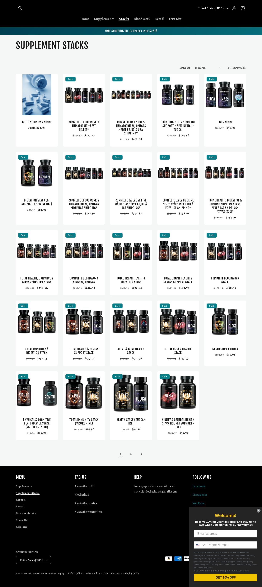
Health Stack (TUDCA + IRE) (131, 421)
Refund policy (75, 573)
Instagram (200, 494)
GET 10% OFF (226, 577)
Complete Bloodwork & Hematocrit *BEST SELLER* (83, 126)
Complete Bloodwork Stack (225, 280)
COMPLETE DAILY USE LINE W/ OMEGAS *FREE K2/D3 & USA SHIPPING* (131, 204)
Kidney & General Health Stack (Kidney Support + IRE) (178, 423)
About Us (21, 520)
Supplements (24, 486)
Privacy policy (93, 573)
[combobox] (200, 544)
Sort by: (185, 68)
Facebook (199, 486)
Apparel (21, 500)
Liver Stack (225, 122)
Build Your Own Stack (36, 122)
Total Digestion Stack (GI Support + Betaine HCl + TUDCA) (178, 126)
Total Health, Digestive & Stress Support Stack (37, 280)
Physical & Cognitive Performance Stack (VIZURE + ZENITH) (37, 423)
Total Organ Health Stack (178, 351)
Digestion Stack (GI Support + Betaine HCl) (36, 202)
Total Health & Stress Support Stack (83, 351)
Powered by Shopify (54, 573)
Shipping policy (131, 573)
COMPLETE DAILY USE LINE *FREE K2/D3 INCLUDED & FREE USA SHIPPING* (178, 204)
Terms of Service (26, 513)
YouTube (198, 503)
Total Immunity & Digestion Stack (37, 351)
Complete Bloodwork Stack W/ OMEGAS (84, 280)
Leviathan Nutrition (34, 573)
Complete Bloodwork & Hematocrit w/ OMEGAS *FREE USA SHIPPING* (83, 204)
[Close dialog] (258, 510)
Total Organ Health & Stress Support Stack (178, 280)
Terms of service (111, 573)
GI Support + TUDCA (225, 349)
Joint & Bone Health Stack (131, 351)
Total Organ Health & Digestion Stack (131, 280)
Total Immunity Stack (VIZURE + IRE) (83, 421)
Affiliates (22, 527)
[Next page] (141, 454)
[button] (20, 8)
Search (20, 506)
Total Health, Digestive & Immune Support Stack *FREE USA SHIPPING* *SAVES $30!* (225, 206)
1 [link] (120, 454)
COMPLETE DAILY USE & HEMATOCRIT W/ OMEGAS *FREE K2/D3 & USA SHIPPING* (131, 127)
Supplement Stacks (28, 493)
